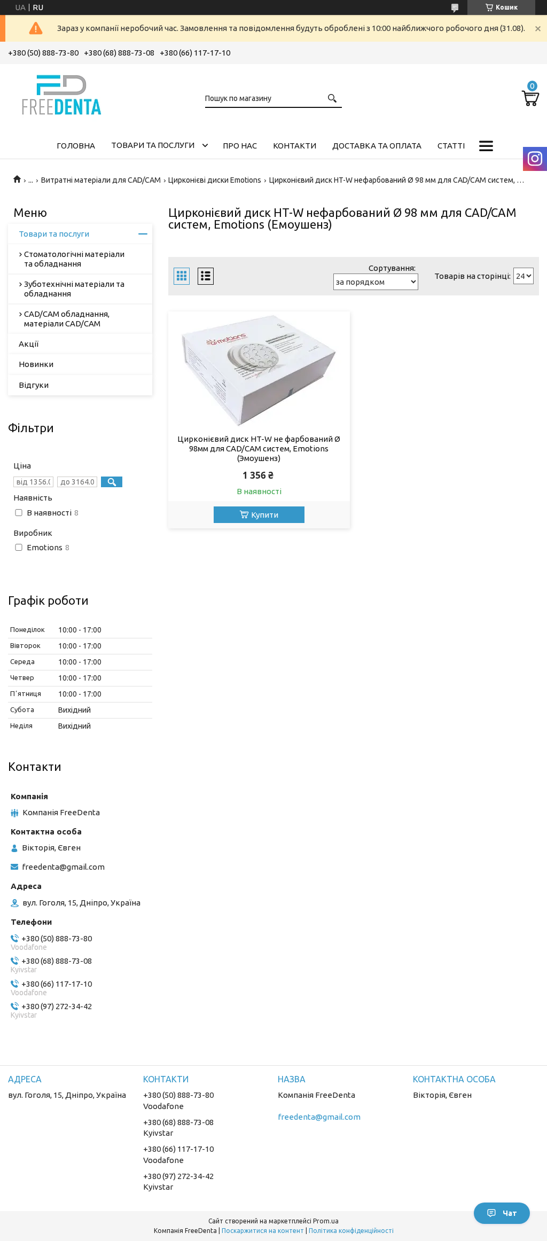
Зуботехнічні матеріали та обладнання (74, 288)
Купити (264, 514)
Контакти (294, 145)
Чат (510, 1213)
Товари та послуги (152, 145)
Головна (76, 145)
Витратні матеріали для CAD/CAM (101, 180)
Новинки (36, 364)
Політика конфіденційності (351, 1230)
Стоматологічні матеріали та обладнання (74, 258)
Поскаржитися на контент (263, 1230)
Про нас (240, 145)
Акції (28, 343)
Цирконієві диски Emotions (214, 180)
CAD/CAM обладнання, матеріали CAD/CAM (67, 318)
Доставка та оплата (376, 145)
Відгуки (34, 384)
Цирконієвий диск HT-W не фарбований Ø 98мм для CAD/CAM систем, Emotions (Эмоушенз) (258, 448)
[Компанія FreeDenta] (61, 93)
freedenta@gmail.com (63, 866)
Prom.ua (326, 1220)
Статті (451, 145)
